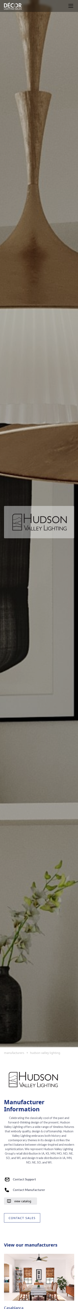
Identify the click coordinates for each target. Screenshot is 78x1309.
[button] (70, 6)
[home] (13, 6)
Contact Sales (22, 1218)
